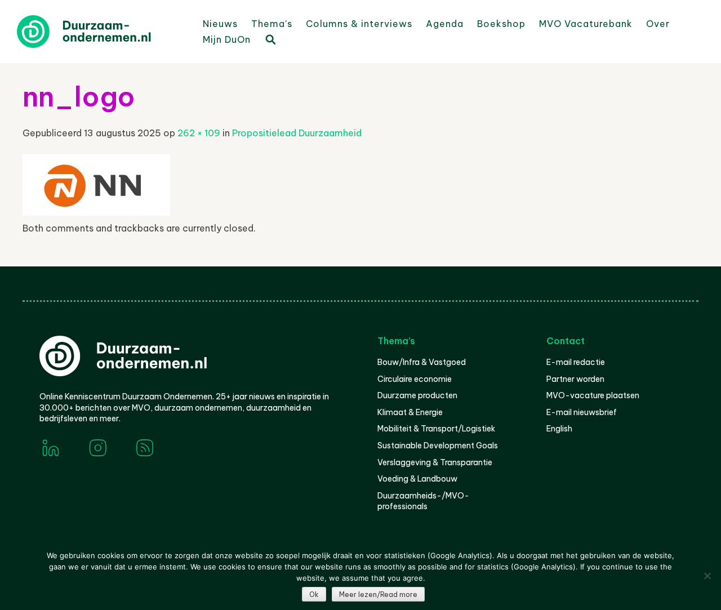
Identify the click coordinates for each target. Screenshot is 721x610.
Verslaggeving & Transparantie (434, 462)
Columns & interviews (359, 23)
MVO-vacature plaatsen (592, 395)
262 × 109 (198, 133)
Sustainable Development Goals (437, 445)
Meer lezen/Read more (378, 594)
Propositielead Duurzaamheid (297, 133)
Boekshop (501, 23)
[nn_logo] (96, 212)
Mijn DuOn (227, 39)
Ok (314, 594)
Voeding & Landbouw (417, 479)
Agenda (445, 23)
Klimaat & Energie (410, 412)
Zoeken (269, 38)
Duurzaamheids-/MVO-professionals (423, 501)
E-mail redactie (575, 362)
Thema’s (271, 23)
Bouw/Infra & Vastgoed (421, 362)
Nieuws (220, 23)
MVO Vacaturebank (586, 23)
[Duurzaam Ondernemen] (101, 31)
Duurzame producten (417, 395)
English (559, 429)
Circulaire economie (414, 379)
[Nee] (707, 575)
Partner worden (575, 379)
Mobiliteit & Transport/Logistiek (436, 429)
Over (658, 23)
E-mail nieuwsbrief (581, 412)
